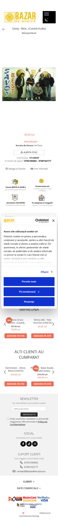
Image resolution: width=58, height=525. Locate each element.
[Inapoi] (2, 29)
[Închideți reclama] (53, 221)
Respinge (29, 301)
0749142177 (31, 466)
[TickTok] (29, 444)
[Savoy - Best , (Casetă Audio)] (29, 84)
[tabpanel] (29, 84)
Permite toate (29, 281)
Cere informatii (40, 168)
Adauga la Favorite (17, 168)
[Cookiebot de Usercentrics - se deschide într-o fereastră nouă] (36, 221)
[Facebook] (23, 444)
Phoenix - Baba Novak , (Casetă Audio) (42, 369)
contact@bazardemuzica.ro (30, 471)
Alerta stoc (30, 152)
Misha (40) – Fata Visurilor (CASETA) (42, 321)
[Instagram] (35, 444)
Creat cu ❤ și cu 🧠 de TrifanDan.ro (23, 513)
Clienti (27, 481)
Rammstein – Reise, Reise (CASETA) (16, 369)
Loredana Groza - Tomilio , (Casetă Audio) (16, 321)
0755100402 (31, 462)
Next (53, 87)
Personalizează (27, 291)
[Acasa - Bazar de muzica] (20, 17)
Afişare (45, 271)
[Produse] (47, 15)
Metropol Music (29, 33)
